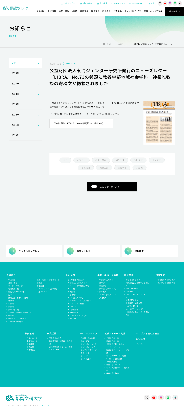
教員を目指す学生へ (114, 341)
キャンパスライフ (133, 11)
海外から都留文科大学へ (167, 282)
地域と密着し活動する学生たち (137, 284)
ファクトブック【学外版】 (47, 288)
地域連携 (84, 11)
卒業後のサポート (34, 341)
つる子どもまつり (133, 279)
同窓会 (11, 315)
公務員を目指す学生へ (115, 344)
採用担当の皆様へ (113, 373)
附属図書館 (88, 3)
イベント (140, 344)
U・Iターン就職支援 (114, 358)
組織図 (11, 300)
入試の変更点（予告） (76, 297)
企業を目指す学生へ (114, 338)
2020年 (15, 135)
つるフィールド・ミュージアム (137, 295)
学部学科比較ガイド (107, 279)
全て (65, 160)
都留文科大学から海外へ (167, 279)
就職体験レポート (113, 364)
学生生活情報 (86, 359)
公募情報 (122, 167)
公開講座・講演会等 (134, 303)
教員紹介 (11, 306)
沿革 (10, 294)
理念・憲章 (12, 282)
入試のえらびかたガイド (77, 282)
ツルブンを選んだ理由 (147, 333)
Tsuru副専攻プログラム (108, 294)
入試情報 (52, 11)
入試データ (72, 306)
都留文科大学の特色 (16, 291)
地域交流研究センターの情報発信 (137, 313)
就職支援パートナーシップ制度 (117, 351)
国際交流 (95, 11)
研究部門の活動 (132, 300)
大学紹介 (41, 11)
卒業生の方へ (69, 3)
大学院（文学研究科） (108, 288)
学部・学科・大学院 (68, 11)
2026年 (15, 73)
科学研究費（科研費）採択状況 (60, 342)
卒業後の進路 (111, 361)
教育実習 (30, 347)
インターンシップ (113, 347)
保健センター (86, 353)
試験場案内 (72, 294)
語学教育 (102, 291)
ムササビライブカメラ (135, 309)
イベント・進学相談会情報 (78, 286)
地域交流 (156, 160)
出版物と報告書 (132, 306)
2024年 (15, 93)
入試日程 (71, 288)
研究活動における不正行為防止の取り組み (60, 348)
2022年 (15, 114)
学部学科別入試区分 (76, 279)
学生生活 (120, 160)
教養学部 (102, 286)
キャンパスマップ (15, 286)
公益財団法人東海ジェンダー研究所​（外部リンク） (79, 123)
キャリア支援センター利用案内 (117, 369)
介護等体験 (31, 350)
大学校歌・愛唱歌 (15, 321)
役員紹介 (11, 303)
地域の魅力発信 (132, 288)
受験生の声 (72, 318)
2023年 (15, 104)
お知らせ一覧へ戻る (110, 186)
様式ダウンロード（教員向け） (80, 300)
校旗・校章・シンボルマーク (48, 279)
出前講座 (129, 291)
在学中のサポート (34, 338)
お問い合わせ (138, 3)
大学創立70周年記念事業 (18, 312)
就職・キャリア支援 (153, 11)
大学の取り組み (14, 309)
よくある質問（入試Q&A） (78, 315)
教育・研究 (100, 160)
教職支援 (104, 167)
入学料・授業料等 (88, 338)
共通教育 (102, 297)
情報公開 (40, 286)
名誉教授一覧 (13, 288)
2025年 (15, 83)
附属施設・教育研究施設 (18, 297)
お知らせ (68, 63)
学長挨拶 (11, 279)
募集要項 (71, 291)
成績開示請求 (73, 312)
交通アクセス (119, 3)
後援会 (39, 282)
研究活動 (118, 11)
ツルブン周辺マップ (89, 350)
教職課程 (30, 344)
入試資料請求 (73, 309)
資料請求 (103, 3)
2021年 (15, 124)
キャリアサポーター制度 (116, 355)
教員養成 (106, 11)
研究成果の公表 (55, 338)
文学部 (102, 282)
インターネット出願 (76, 303)
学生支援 (84, 356)
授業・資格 (85, 341)
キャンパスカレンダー (89, 344)
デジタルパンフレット (30, 250)
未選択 (139, 167)
